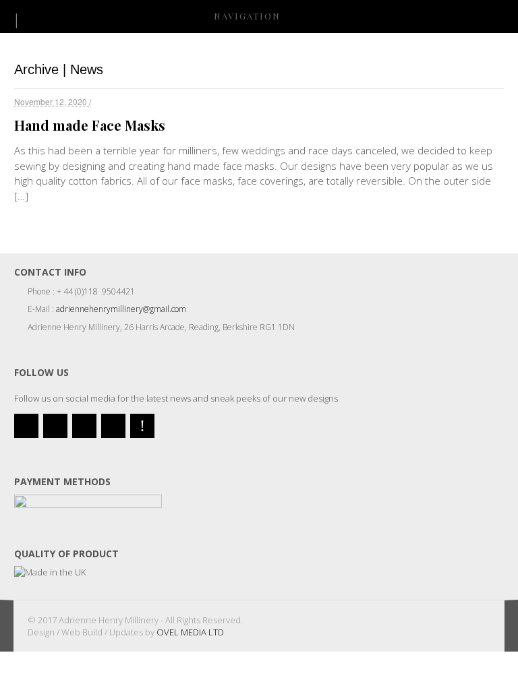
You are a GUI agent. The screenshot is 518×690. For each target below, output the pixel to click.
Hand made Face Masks (89, 125)
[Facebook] (55, 426)
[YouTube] (84, 426)
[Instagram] (113, 426)
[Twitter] (26, 426)
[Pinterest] (142, 426)
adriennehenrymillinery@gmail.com (121, 309)
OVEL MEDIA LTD (190, 632)
